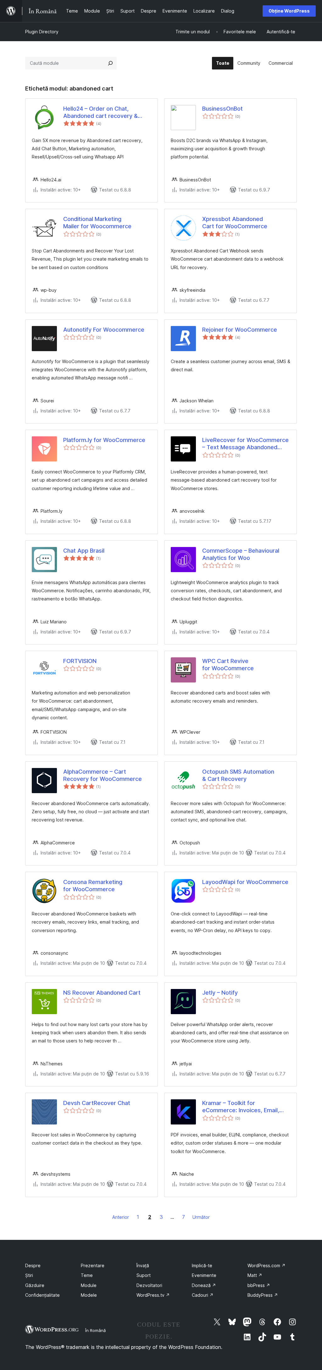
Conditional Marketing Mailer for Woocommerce (97, 222)
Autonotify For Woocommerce (103, 329)
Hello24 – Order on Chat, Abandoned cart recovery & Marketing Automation (100, 112)
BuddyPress (262, 1295)
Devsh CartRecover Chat (96, 1103)
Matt (254, 1275)
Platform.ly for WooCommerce (104, 440)
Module (89, 1285)
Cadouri (203, 1295)
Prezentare (92, 1265)
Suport (143, 1275)
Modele (89, 1295)
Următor (201, 1217)
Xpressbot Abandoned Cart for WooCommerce (234, 222)
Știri (29, 1275)
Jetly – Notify (220, 992)
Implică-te (202, 1265)
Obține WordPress (289, 11)
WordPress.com (266, 1265)
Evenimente (204, 1275)
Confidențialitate (42, 1295)
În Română (95, 1330)
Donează (204, 1285)
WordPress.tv (153, 1295)
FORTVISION (80, 661)
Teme (87, 1275)
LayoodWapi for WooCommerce (245, 882)
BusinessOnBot (222, 108)
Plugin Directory (41, 31)
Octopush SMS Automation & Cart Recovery (238, 775)
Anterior (120, 1217)
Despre (33, 1265)
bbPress (258, 1285)
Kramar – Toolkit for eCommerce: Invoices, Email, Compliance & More (240, 1107)
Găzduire (34, 1285)
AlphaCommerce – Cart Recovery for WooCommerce (102, 775)
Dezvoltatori (149, 1285)
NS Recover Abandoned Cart (102, 992)
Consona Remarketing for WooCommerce (92, 885)
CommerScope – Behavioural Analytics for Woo (240, 554)
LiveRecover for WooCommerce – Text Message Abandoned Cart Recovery (245, 444)
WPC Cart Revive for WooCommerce (228, 664)
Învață (142, 1265)
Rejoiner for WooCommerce (239, 329)
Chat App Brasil (83, 550)
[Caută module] (110, 63)
